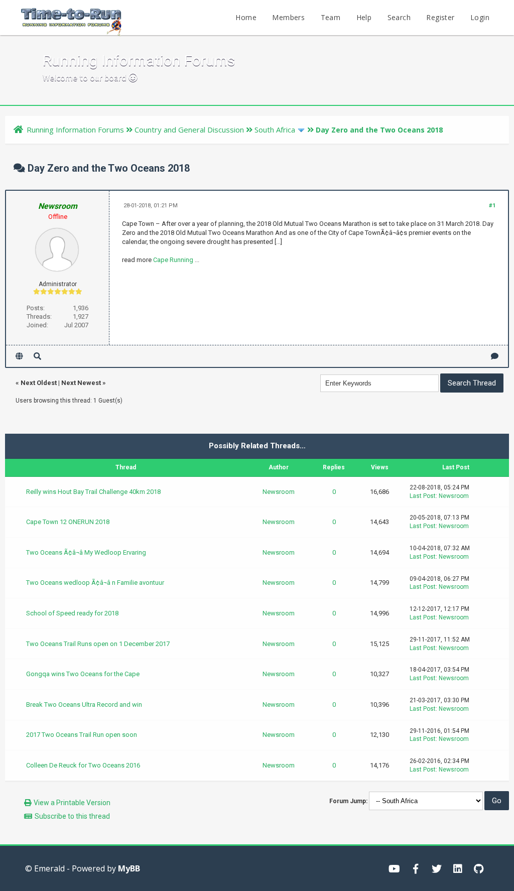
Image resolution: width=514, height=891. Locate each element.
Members (288, 17)
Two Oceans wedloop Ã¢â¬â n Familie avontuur (95, 582)
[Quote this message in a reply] (494, 356)
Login (479, 17)
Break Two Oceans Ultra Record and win (84, 704)
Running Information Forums (75, 129)
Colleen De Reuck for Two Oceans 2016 (83, 765)
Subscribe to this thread (72, 816)
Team (331, 17)
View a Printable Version (72, 803)
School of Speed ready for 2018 (72, 613)
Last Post (423, 495)
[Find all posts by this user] (37, 356)
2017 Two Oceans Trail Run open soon (81, 734)
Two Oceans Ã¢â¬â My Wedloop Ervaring (86, 552)
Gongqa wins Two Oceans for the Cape (83, 674)
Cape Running (173, 260)
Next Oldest (39, 383)
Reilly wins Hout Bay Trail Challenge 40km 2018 (93, 491)
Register (440, 17)
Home (245, 17)
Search (399, 17)
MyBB (129, 868)
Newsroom (279, 491)
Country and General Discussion (189, 129)
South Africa (274, 129)
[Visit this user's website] (19, 356)
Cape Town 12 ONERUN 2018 (67, 522)
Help (364, 17)
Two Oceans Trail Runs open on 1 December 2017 (98, 644)
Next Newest (81, 383)
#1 (492, 205)
